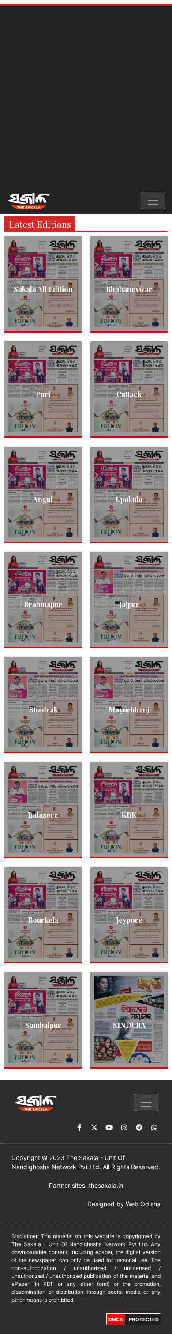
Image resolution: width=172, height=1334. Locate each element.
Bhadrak (43, 709)
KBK (129, 814)
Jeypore (129, 920)
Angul (43, 499)
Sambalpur (43, 1025)
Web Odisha (143, 1204)
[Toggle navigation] (153, 200)
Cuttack (129, 394)
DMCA (115, 1319)
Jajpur (129, 604)
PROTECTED (144, 1319)
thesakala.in (106, 1185)
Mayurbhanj (129, 709)
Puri (43, 394)
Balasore (43, 814)
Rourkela (43, 920)
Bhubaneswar (129, 289)
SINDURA (129, 1025)
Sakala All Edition (43, 289)
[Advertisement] (86, 96)
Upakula (129, 499)
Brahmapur (43, 604)
